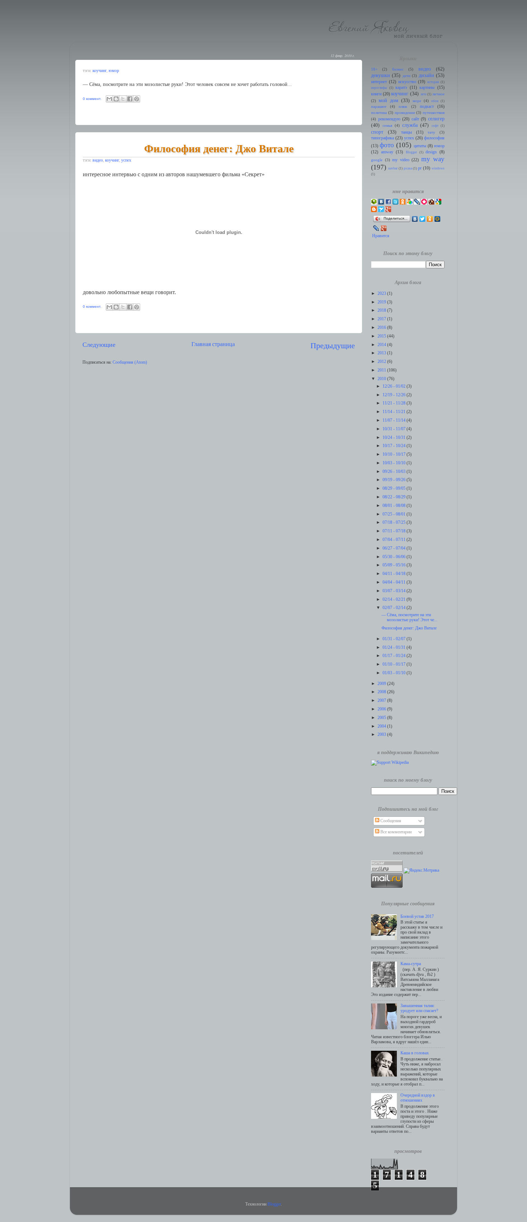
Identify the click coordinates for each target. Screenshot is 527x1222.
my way (433, 159)
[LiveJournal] (376, 228)
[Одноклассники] (430, 219)
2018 (382, 310)
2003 (382, 734)
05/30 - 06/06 (395, 557)
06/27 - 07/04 (395, 548)
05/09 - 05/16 (395, 565)
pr (420, 168)
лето (424, 94)
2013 (382, 353)
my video (400, 160)
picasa (408, 168)
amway (387, 152)
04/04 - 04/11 (395, 582)
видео (97, 160)
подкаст (427, 106)
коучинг (99, 70)
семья (387, 126)
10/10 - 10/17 (395, 454)
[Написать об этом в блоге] (116, 98)
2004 (382, 726)
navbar (393, 168)
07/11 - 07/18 (395, 531)
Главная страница (213, 344)
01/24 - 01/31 (395, 647)
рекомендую (389, 119)
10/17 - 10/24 (395, 446)
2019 (382, 302)
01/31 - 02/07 (395, 639)
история (433, 82)
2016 (382, 327)
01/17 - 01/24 (395, 655)
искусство (407, 82)
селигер (436, 118)
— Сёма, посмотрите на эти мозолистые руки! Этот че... (409, 617)
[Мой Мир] (437, 219)
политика (379, 113)
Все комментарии (395, 832)
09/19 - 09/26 (395, 480)
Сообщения (390, 821)
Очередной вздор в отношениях (417, 1098)
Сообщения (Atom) (130, 362)
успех (126, 160)
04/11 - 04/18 (395, 573)
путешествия (434, 113)
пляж (403, 107)
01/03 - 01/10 (395, 673)
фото (387, 145)
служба (410, 125)
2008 (382, 692)
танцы (406, 132)
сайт (415, 119)
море (417, 101)
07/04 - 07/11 (395, 539)
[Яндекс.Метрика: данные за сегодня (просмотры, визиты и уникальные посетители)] (421, 870)
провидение (405, 113)
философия (434, 138)
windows (438, 168)
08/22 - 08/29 (395, 497)
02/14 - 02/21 (395, 599)
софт (435, 126)
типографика (382, 138)
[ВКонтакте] (415, 219)
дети (406, 76)
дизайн (426, 75)
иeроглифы (379, 88)
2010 (382, 379)
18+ (374, 69)
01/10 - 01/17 (395, 664)
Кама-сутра (410, 964)
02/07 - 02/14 (395, 607)
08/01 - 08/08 (395, 505)
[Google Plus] (384, 228)
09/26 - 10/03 (395, 471)
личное (438, 94)
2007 (382, 700)
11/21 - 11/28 (395, 403)
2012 (382, 361)
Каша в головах (414, 1053)
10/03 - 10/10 (395, 463)
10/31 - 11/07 (395, 429)
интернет (379, 82)
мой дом (388, 100)
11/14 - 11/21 (395, 411)
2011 (382, 370)
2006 (382, 709)
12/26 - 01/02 (395, 386)
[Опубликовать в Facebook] (129, 98)
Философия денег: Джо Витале (219, 147)
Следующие (98, 344)
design (431, 152)
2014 (382, 344)
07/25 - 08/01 (395, 514)
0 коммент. (92, 99)
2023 (382, 293)
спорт (377, 132)
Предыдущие (332, 345)
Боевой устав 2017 (417, 916)
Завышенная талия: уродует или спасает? (419, 1008)
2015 (382, 336)
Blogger (411, 152)
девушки (380, 75)
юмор (114, 70)
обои (434, 101)
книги (376, 94)
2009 (382, 683)
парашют (378, 107)
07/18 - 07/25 (395, 522)
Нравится (380, 236)
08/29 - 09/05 (395, 488)
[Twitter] (422, 219)
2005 (382, 717)
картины (427, 87)
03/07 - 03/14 (395, 591)
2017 (382, 319)
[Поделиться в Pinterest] (136, 98)
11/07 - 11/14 (395, 420)
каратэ (401, 87)
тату (431, 132)
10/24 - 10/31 (395, 437)
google (377, 160)
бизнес (398, 69)
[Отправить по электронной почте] (109, 98)
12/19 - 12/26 (395, 395)
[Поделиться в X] (123, 98)
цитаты (420, 146)
